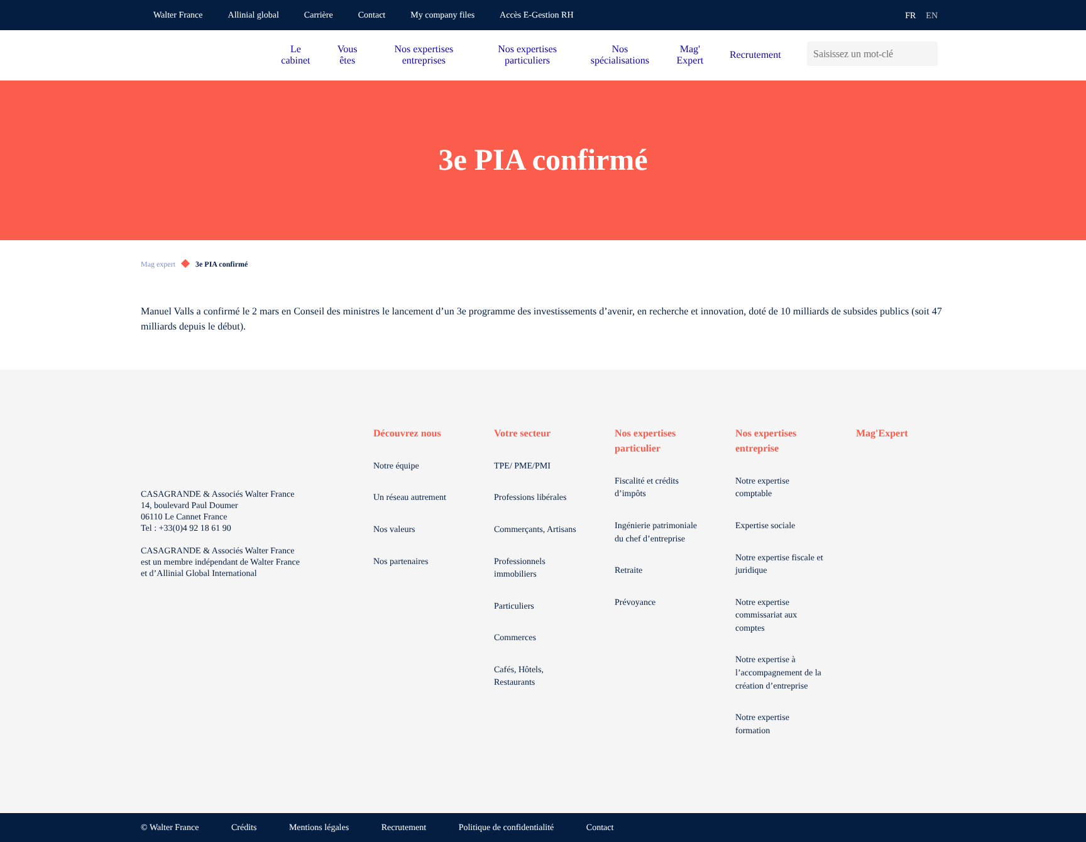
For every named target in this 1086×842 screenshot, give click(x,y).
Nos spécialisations (620, 55)
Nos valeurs (394, 530)
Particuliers (514, 606)
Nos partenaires (400, 562)
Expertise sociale (765, 526)
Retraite (628, 570)
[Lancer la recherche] (928, 54)
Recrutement (755, 55)
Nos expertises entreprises (423, 55)
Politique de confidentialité (506, 828)
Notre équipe (396, 466)
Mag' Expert (690, 55)
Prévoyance (635, 602)
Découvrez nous (407, 433)
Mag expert (158, 264)
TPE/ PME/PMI (522, 466)
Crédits (243, 828)
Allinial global (253, 15)
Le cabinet (295, 55)
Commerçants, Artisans (535, 530)
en (932, 16)
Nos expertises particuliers (527, 55)
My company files (442, 15)
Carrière (318, 15)
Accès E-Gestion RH (536, 15)
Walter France (178, 15)
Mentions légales (319, 828)
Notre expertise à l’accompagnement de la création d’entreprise (778, 672)
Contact (372, 15)
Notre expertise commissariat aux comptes (766, 615)
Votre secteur (522, 433)
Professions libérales (530, 497)
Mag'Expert (882, 433)
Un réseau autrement (409, 497)
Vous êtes (347, 55)
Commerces (515, 638)
